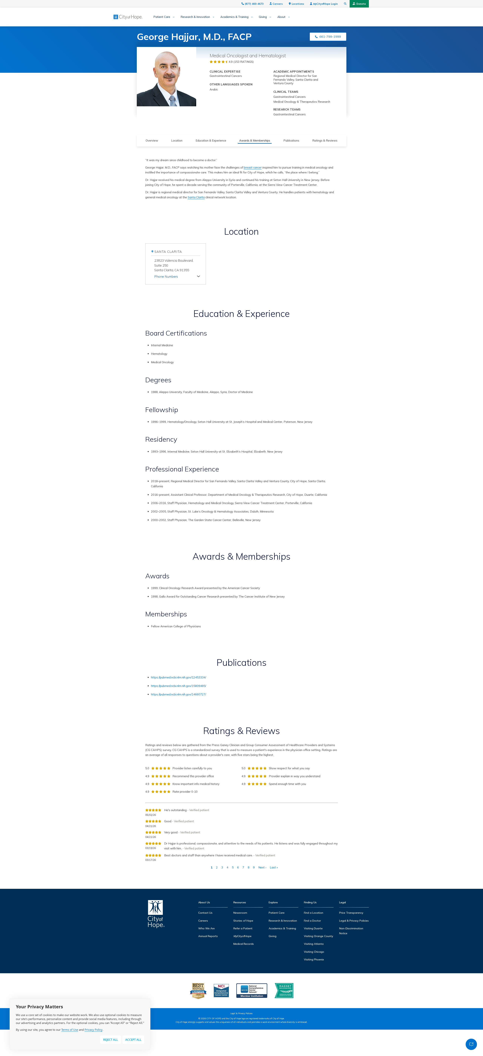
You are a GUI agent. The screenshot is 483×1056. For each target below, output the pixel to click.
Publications (291, 140)
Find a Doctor (312, 920)
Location (176, 140)
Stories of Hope (243, 920)
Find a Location (313, 912)
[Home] (156, 915)
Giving (263, 17)
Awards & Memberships (254, 140)
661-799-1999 (330, 36)
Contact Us (205, 912)
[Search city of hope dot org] (345, 4)
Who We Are (206, 928)
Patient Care (161, 17)
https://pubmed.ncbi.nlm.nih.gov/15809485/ (178, 686)
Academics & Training (234, 17)
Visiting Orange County (318, 936)
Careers (278, 3)
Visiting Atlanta (314, 944)
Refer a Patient (242, 928)
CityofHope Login (325, 3)
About (281, 17)
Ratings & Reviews (324, 140)
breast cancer (253, 167)
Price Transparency (351, 912)
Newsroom (240, 912)
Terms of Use (69, 1029)
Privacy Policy (93, 1029)
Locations (298, 3)
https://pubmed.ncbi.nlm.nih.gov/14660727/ (178, 694)
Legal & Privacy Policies (354, 920)
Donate (361, 3)
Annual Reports (208, 936)
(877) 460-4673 (254, 3)
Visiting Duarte (313, 928)
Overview (152, 140)
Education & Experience (211, 140)
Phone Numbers (166, 276)
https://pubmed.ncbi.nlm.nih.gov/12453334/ (178, 677)
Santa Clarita (196, 197)
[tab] (177, 276)
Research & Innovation (195, 17)
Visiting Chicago (314, 951)
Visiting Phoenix (314, 959)
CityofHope (242, 936)
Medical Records (243, 944)
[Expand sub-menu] (172, 17)
